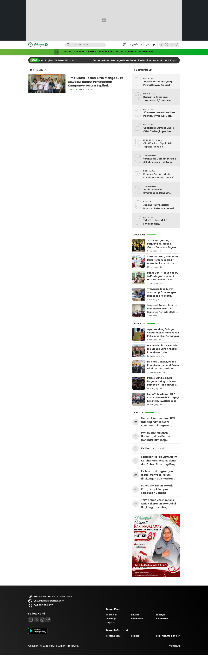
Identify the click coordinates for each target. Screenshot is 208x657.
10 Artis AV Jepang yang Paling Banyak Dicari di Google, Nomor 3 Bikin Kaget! (157, 83)
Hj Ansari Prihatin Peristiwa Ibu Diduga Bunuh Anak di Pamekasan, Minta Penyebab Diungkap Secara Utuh (163, 352)
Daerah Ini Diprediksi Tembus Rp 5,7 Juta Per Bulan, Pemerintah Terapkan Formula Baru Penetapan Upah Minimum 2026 (160, 98)
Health (132, 51)
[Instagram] (171, 45)
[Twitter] (166, 45)
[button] (125, 44)
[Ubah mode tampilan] (147, 44)
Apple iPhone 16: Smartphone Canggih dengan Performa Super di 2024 (159, 191)
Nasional (79, 51)
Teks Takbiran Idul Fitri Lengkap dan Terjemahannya (156, 222)
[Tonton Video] (154, 45)
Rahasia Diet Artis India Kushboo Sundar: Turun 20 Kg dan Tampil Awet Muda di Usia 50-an (160, 175)
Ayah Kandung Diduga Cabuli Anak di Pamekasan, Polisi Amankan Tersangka (163, 333)
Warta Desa (146, 51)
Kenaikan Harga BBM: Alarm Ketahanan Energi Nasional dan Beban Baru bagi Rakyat (160, 460)
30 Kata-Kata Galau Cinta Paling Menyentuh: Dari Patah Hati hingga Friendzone (159, 114)
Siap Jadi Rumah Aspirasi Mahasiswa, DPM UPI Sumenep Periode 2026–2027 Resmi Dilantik (162, 310)
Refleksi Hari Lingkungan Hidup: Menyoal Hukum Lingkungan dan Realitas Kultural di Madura (157, 475)
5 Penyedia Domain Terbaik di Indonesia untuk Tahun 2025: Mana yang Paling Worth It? (159, 160)
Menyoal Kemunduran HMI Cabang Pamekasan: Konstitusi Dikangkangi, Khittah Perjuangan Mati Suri (159, 422)
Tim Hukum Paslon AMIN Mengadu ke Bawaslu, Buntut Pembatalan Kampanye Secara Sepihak (96, 81)
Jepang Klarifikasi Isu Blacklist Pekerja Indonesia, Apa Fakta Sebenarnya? (159, 206)
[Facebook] (161, 45)
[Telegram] (176, 45)
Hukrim (92, 51)
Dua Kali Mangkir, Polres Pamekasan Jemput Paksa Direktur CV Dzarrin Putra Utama (163, 367)
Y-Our (119, 51)
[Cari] (68, 45)
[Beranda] (56, 52)
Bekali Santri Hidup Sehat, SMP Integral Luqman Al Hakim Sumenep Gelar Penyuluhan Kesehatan (162, 278)
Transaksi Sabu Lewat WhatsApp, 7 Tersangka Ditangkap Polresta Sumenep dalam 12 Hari (161, 294)
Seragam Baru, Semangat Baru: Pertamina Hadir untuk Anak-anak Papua (132, 60)
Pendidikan (106, 51)
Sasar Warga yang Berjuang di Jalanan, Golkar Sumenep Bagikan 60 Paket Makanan (162, 245)
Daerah (66, 51)
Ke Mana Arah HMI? (153, 448)
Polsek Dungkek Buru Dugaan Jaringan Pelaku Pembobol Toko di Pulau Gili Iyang (161, 383)
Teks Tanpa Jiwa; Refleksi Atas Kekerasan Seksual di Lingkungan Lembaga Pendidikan (158, 503)
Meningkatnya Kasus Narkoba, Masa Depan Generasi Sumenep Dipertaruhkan (155, 436)
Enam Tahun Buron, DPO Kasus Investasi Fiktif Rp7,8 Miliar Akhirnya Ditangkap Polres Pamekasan (163, 399)
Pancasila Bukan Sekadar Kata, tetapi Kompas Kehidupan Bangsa (158, 489)
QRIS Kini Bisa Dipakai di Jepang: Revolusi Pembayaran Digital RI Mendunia (157, 145)
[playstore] (37, 633)
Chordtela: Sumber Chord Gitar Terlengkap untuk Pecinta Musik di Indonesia (159, 129)
